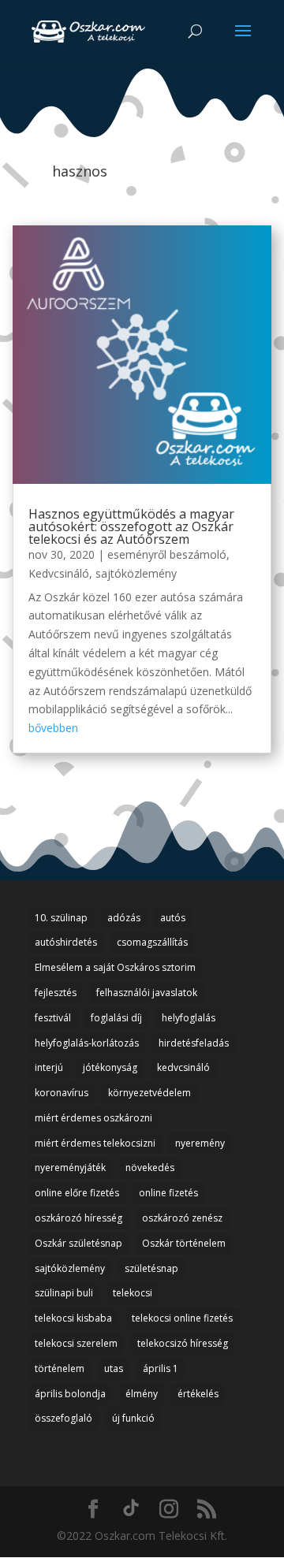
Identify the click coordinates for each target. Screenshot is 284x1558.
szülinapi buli (64, 1293)
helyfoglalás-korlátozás (87, 1043)
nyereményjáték (70, 1167)
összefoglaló (63, 1418)
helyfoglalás (188, 1017)
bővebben (53, 727)
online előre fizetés (77, 1192)
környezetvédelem (149, 1092)
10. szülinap (61, 917)
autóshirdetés (66, 942)
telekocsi (132, 1293)
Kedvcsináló (58, 573)
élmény (141, 1393)
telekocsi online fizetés (182, 1318)
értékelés (198, 1393)
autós (172, 917)
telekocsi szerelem (76, 1343)
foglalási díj (116, 1017)
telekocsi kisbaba (73, 1318)
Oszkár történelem (184, 1243)
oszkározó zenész (182, 1218)
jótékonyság (110, 1067)
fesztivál (53, 1017)
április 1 (160, 1368)
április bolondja (70, 1393)
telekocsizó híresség (182, 1343)
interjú (49, 1067)
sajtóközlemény (136, 573)
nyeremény (200, 1143)
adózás (123, 917)
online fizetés (168, 1192)
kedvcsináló (183, 1067)
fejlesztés (56, 992)
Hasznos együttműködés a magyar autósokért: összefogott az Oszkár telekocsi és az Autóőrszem (131, 526)
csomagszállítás (152, 942)
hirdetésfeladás (194, 1043)
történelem (59, 1368)
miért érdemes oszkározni (93, 1118)
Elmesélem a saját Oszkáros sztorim (115, 967)
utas (113, 1368)
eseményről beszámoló (166, 554)
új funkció (133, 1418)
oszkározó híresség (78, 1218)
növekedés (149, 1167)
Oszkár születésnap (78, 1243)
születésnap (151, 1268)
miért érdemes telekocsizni (95, 1143)
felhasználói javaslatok (146, 992)
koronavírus (61, 1092)
